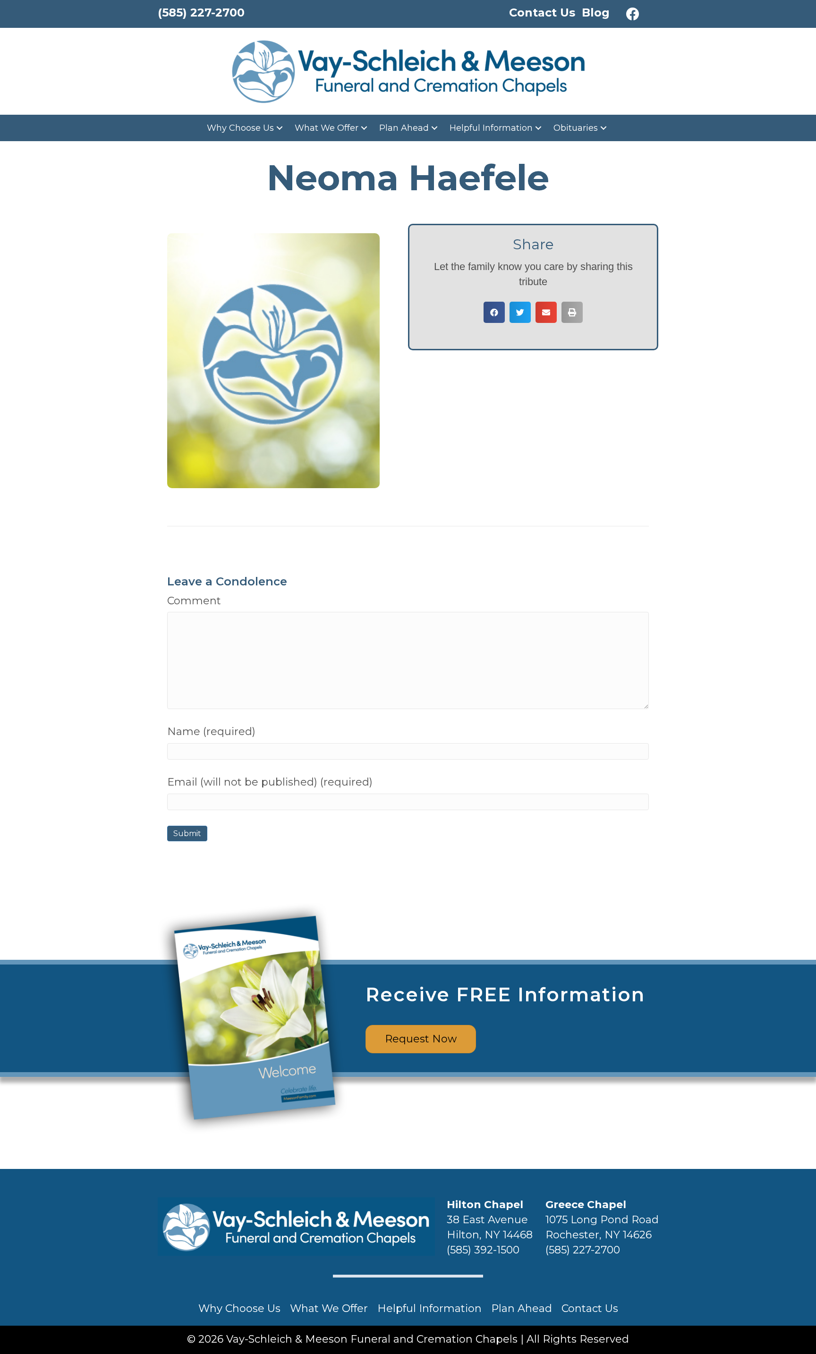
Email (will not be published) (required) (270, 782)
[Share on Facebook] (494, 312)
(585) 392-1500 (483, 1250)
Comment (194, 600)
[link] (246, 128)
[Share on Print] (572, 312)
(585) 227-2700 (582, 1250)
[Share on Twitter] (520, 312)
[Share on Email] (546, 312)
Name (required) (211, 731)
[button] (632, 14)
